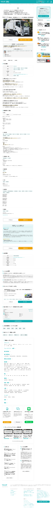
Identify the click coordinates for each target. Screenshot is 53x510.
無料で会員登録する (7, 422)
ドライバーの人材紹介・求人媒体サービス (42, 492)
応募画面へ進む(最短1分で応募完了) (25, 39)
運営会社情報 (12, 492)
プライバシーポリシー (13, 493)
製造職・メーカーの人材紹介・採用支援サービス (43, 495)
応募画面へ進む (25, 219)
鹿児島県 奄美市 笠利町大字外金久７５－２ (19, 257)
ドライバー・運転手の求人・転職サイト (29, 490)
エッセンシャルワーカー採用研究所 (28, 503)
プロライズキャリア (26, 501)
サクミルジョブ (26, 500)
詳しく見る (25, 301)
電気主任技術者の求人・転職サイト (28, 495)
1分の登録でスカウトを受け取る (43, 16)
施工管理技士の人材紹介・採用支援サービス (43, 493)
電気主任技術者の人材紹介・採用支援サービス (43, 494)
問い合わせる (18, 422)
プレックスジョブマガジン (27, 502)
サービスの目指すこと (13, 491)
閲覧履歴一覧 (48, 20)
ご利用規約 (11, 490)
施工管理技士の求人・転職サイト (28, 494)
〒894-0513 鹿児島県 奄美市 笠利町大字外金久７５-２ (20, 74)
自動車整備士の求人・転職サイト (28, 491)
